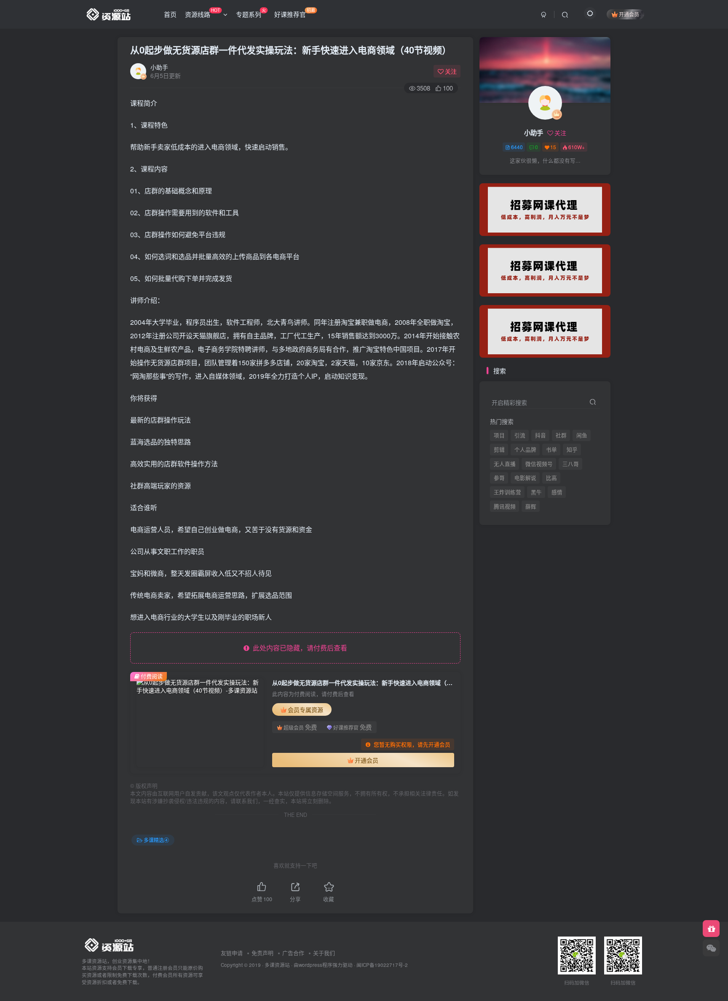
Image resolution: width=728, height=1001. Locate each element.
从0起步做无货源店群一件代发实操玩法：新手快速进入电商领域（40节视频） (290, 49)
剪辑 (499, 449)
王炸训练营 (507, 492)
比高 (551, 478)
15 (553, 146)
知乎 (572, 449)
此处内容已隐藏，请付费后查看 (298, 648)
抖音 (540, 435)
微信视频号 (539, 464)
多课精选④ (156, 839)
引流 (519, 435)
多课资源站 (277, 964)
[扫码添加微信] (711, 947)
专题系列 (251, 13)
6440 (517, 146)
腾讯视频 (505, 177)
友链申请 (232, 953)
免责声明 (262, 953)
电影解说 (525, 478)
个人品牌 (525, 449)
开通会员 (629, 14)
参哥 (499, 478)
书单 (551, 449)
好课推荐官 (294, 13)
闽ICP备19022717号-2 (382, 964)
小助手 (159, 67)
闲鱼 (581, 435)
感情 (556, 492)
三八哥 (570, 464)
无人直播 (505, 464)
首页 (170, 14)
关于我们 (324, 953)
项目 (499, 435)
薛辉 (530, 177)
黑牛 (536, 492)
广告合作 (293, 953)
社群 (561, 435)
